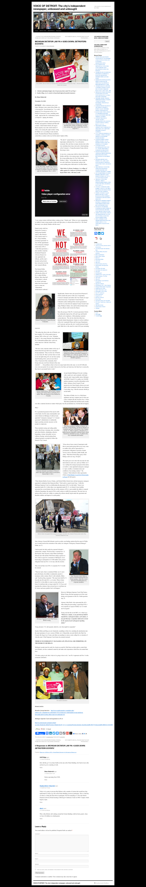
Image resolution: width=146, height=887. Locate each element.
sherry (41, 808)
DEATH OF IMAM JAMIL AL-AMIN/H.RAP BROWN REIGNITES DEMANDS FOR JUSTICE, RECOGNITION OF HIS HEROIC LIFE (103, 154)
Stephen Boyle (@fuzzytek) (47, 786)
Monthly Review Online (100, 288)
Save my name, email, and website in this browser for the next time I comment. (55, 869)
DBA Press (97, 262)
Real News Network (99, 297)
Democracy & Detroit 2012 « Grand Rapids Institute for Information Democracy (58, 752)
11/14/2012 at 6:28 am (45, 759)
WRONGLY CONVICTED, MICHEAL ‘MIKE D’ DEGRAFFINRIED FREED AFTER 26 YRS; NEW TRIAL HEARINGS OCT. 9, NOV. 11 (103, 182)
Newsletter (58, 30)
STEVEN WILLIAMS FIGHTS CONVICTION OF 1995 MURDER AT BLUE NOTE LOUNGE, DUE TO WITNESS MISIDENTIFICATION (102, 60)
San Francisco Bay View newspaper (102, 300)
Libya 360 (97, 279)
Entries (97, 314)
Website (37, 864)
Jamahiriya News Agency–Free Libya (103, 274)
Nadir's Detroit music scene (100, 289)
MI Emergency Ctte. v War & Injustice (103, 285)
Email (36, 858)
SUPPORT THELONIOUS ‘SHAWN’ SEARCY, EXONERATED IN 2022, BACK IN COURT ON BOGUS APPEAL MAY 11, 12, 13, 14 (102, 121)
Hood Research (98, 273)
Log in (96, 312)
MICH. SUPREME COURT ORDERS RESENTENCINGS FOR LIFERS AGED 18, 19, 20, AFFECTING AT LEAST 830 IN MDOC (102, 222)
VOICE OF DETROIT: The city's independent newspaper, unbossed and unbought (59, 7)
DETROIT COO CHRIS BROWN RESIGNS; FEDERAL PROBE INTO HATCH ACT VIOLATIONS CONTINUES (48, 37)
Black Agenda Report (99, 254)
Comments (98, 315)
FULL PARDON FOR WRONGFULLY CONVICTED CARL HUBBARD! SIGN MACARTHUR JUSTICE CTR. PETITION (102, 67)
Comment (37, 834)
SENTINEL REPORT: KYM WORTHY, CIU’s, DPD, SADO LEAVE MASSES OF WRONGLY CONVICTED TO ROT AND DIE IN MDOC (103, 162)
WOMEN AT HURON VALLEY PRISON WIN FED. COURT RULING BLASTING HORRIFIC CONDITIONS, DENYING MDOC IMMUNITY (102, 196)
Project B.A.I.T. (98, 296)
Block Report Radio (99, 259)
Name (36, 853)
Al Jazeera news (98, 244)
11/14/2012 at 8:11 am (49, 773)
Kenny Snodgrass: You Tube (101, 276)
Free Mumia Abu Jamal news (101, 270)
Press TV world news (99, 293)
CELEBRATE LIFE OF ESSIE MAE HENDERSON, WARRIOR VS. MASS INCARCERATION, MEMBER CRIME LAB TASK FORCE (103, 75)
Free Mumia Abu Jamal (100, 268)
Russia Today (98, 299)
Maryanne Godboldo (99, 283)
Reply (41, 767)
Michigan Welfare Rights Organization (103, 286)
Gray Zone (97, 271)
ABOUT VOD (43, 30)
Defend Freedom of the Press (101, 263)
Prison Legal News (99, 294)
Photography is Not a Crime (101, 291)
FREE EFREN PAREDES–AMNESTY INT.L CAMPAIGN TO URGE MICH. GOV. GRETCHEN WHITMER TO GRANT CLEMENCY (103, 128)
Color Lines (97, 260)
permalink (62, 737)
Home (36, 30)
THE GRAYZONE (99, 305)
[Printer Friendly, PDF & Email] (43, 729)
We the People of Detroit (100, 306)
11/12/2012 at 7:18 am (45, 788)
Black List (97, 257)
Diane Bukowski (50, 46)
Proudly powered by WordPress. (102, 883)
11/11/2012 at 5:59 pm (45, 810)
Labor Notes (97, 277)
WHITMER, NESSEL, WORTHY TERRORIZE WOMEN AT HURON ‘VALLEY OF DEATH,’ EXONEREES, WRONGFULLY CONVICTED (102, 101)
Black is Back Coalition (100, 256)
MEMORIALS (51, 30)
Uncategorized (49, 737)
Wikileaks (97, 308)
